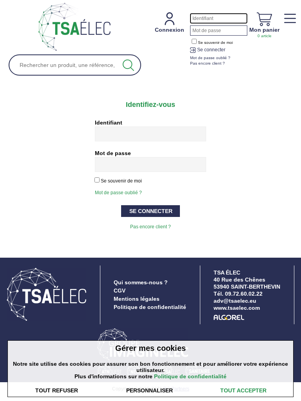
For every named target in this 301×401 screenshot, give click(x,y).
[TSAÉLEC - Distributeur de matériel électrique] (74, 27)
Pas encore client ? (150, 226)
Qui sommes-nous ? (141, 282)
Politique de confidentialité (150, 307)
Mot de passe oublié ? (118, 192)
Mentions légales (137, 299)
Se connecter (211, 49)
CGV (119, 290)
